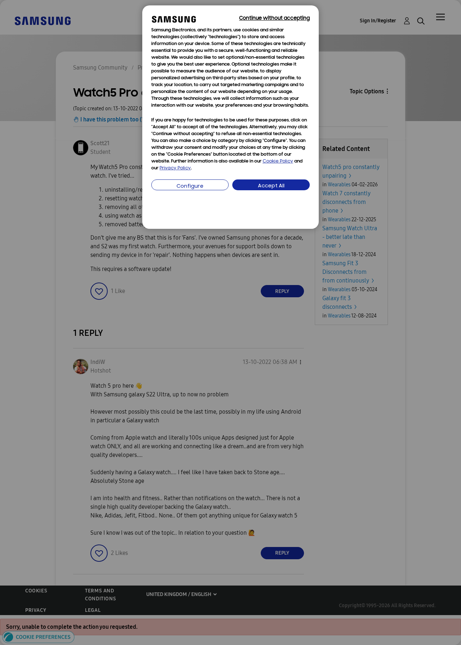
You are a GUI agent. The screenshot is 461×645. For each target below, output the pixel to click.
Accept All (271, 186)
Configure (189, 186)
